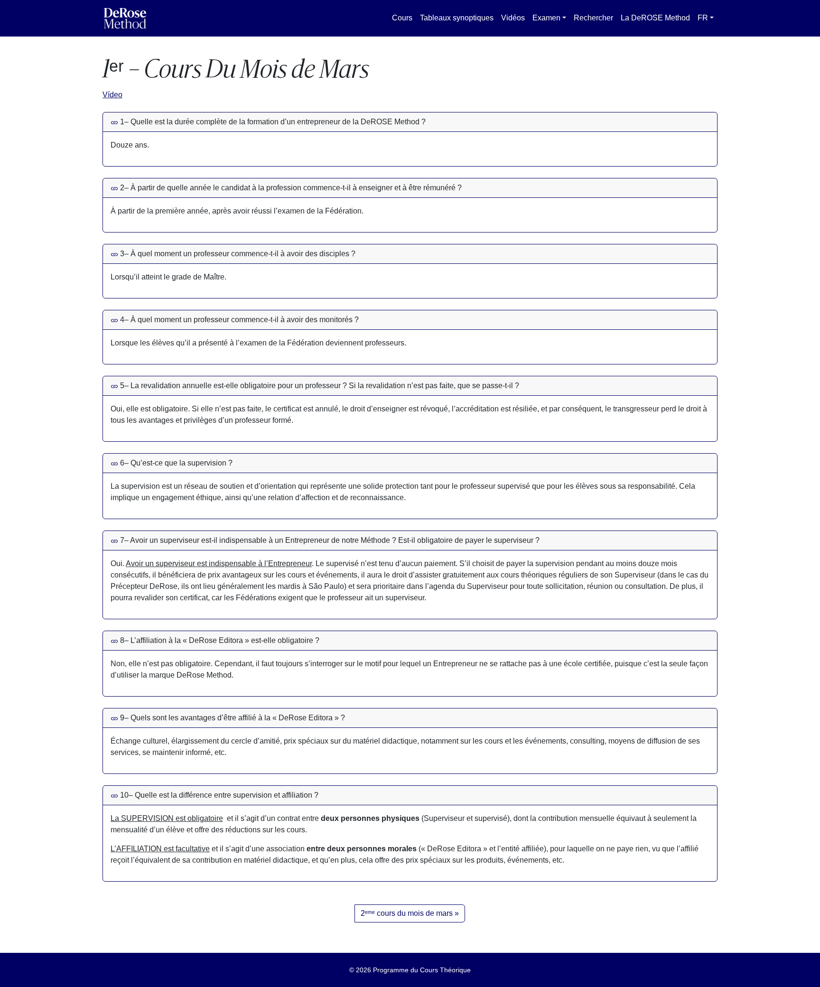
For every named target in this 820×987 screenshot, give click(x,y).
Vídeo (112, 95)
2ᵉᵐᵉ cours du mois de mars (407, 913)
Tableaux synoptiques (457, 18)
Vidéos (513, 18)
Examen (546, 18)
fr (703, 18)
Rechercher (593, 18)
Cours (402, 18)
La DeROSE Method (655, 18)
